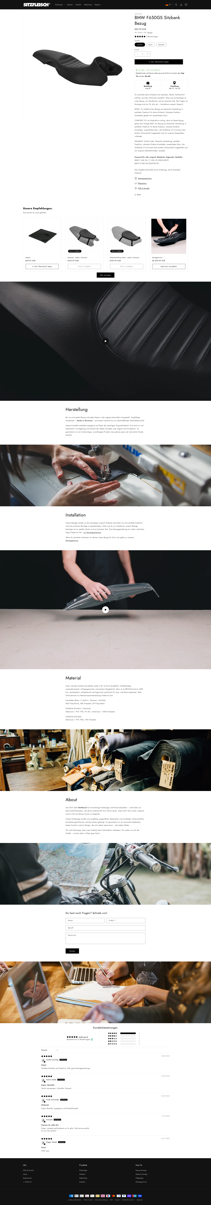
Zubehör (82, 1182)
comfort (140, 45)
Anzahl (137, 49)
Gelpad (27, 258)
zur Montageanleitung (92, 532)
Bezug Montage (141, 1170)
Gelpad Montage (141, 1174)
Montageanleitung (145, 178)
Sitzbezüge (83, 1170)
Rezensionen (27, 1178)
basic (151, 45)
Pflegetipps (142, 183)
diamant (161, 45)
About (25, 1174)
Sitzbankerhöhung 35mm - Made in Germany (124, 258)
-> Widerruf (27, 1182)
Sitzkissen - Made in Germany (77, 258)
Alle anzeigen (105, 275)
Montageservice (157, 258)
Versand (149, 32)
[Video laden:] (105, 341)
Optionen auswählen (169, 266)
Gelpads (82, 1174)
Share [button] (139, 195)
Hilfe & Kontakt (143, 188)
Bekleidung (83, 1178)
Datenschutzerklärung (101, 1200)
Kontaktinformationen (128, 1200)
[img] (46, 1056)
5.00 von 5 (83, 1037)
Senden (72, 951)
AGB (111, 1200)
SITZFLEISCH (77, 1200)
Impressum (140, 1200)
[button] (60, 4)
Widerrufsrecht (88, 1200)
